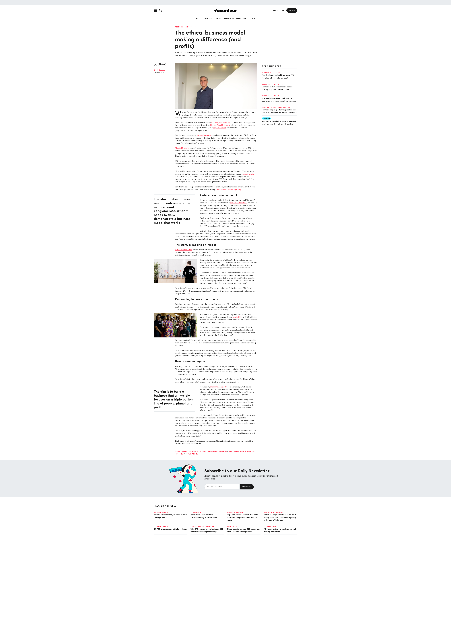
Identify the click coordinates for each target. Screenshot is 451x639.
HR (197, 18)
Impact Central (219, 128)
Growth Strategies (197, 451)
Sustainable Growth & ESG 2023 (242, 451)
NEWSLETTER (278, 10)
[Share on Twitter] (155, 64)
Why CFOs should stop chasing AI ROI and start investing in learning (207, 530)
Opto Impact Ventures (220, 123)
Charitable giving (182, 148)
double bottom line (238, 203)
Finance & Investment (272, 72)
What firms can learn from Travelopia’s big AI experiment (204, 515)
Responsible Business (185, 27)
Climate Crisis (181, 451)
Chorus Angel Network (220, 125)
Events (252, 18)
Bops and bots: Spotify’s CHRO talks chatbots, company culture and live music (242, 517)
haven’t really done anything (229, 190)
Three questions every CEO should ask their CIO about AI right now (243, 530)
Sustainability (192, 454)
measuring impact (218, 387)
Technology (206, 18)
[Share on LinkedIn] (160, 64)
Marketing (229, 18)
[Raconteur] (225, 10)
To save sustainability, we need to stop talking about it (170, 515)
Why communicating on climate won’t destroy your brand (280, 530)
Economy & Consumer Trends (276, 107)
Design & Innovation (273, 512)
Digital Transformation (202, 526)
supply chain (248, 174)
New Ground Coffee (183, 250)
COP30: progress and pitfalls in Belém (170, 528)
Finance (218, 18)
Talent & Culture (235, 512)
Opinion (266, 118)
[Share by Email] (164, 64)
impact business (204, 135)
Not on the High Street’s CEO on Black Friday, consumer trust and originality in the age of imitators (280, 517)
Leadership (241, 18)
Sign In (292, 10)
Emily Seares (159, 69)
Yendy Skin (237, 317)
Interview (179, 454)
